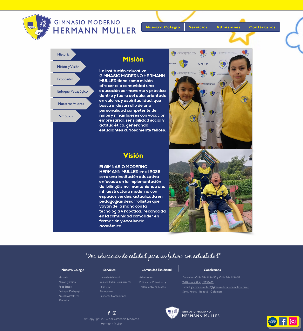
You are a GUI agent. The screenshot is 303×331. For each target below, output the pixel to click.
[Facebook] (283, 321)
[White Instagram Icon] (114, 313)
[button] (153, 282)
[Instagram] (293, 321)
